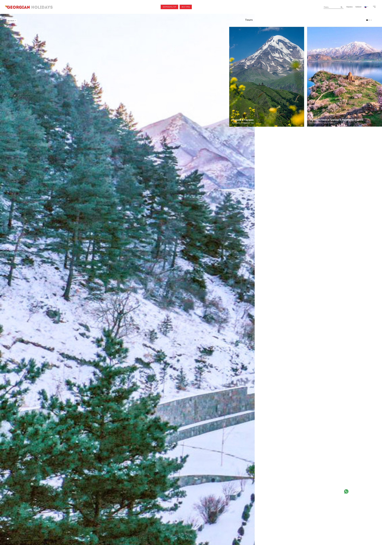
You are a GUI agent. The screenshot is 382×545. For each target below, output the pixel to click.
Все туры (186, 7)
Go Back (11, 21)
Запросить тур (169, 7)
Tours (249, 20)
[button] (366, 7)
